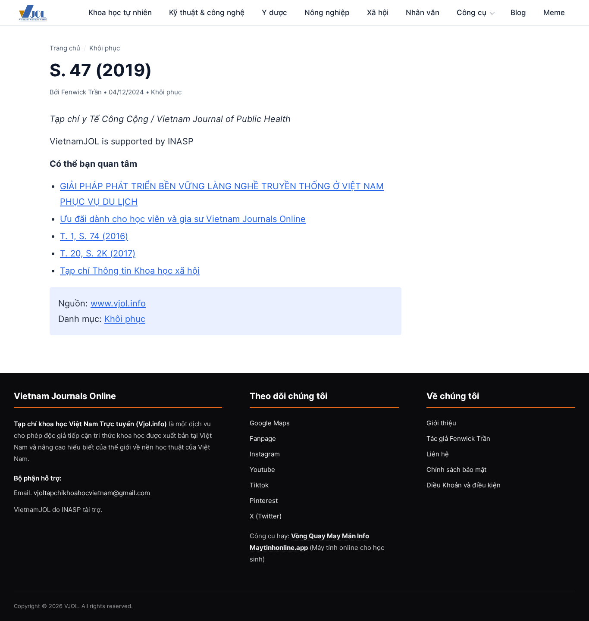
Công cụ (471, 12)
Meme (554, 12)
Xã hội (377, 12)
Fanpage (263, 438)
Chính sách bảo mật (456, 469)
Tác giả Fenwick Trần (458, 438)
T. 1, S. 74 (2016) (94, 236)
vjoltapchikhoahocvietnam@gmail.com (92, 493)
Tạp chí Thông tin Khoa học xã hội (130, 270)
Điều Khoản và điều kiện (463, 485)
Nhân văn (422, 12)
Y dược (274, 12)
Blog (518, 12)
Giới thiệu (441, 423)
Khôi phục (104, 48)
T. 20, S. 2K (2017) (97, 253)
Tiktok (259, 485)
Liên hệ (437, 454)
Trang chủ (65, 48)
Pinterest (264, 500)
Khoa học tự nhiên (120, 12)
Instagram (265, 454)
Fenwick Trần (81, 92)
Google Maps (270, 423)
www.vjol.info (118, 303)
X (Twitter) (266, 516)
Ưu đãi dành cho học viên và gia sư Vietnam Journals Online (183, 219)
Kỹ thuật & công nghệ (206, 12)
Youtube (262, 469)
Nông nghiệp (327, 12)
